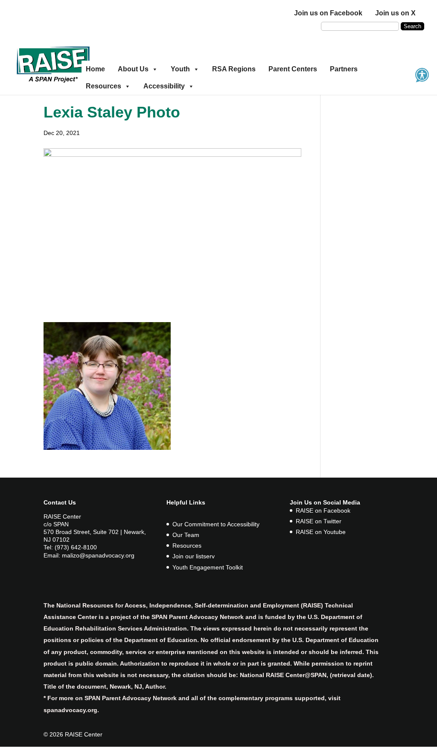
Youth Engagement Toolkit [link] (207, 567)
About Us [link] (133, 69)
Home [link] (95, 69)
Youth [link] (180, 69)
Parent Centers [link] (292, 69)
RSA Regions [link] (234, 69)
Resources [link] (103, 86)
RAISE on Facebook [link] (323, 510)
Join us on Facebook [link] (328, 13)
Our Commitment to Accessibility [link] (215, 524)
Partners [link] (344, 69)
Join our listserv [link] (193, 556)
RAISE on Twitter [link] (318, 521)
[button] (412, 26)
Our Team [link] (185, 534)
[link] (53, 63)
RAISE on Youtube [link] (321, 531)
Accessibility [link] (164, 86)
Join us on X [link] (395, 13)
